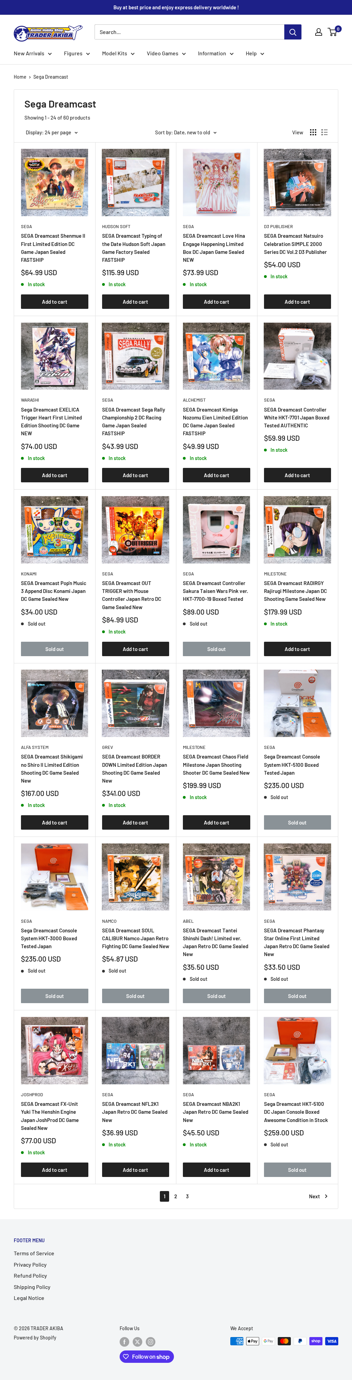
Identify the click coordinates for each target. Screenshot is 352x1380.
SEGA (26, 226)
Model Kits (114, 53)
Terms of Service (34, 1253)
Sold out (54, 649)
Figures (73, 53)
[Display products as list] (324, 132)
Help (251, 53)
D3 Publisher (278, 226)
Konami (28, 573)
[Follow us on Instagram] (150, 1342)
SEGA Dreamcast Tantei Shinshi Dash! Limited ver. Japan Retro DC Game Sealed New (215, 942)
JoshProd (32, 1094)
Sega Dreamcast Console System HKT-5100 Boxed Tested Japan (292, 764)
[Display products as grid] (313, 132)
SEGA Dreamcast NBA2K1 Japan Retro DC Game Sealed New (215, 1112)
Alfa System (34, 747)
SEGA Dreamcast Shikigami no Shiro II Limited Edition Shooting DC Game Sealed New (52, 768)
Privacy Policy (30, 1264)
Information (212, 53)
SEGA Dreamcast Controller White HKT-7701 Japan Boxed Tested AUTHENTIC (296, 417)
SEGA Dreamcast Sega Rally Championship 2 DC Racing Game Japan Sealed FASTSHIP (133, 421)
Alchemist (194, 400)
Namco (109, 921)
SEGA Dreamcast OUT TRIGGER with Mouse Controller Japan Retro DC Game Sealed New (131, 595)
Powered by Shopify (35, 1337)
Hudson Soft (116, 226)
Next (314, 1196)
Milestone (275, 573)
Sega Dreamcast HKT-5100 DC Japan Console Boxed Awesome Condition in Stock (296, 1112)
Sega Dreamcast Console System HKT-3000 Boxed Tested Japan (49, 938)
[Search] (292, 32)
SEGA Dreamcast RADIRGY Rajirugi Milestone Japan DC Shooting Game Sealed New (295, 591)
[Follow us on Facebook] (124, 1342)
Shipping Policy (32, 1286)
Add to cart (54, 302)
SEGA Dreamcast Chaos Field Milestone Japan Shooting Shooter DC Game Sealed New (216, 764)
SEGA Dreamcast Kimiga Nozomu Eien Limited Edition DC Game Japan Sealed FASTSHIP (215, 421)
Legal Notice (29, 1297)
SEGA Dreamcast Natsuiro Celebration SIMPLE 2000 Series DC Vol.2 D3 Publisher (295, 244)
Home (20, 77)
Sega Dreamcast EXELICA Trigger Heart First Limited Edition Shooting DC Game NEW (51, 421)
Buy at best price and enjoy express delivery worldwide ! (176, 7)
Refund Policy (30, 1275)
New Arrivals (29, 53)
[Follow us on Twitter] (137, 1342)
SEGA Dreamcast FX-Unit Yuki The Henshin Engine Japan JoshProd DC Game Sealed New (50, 1116)
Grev (107, 747)
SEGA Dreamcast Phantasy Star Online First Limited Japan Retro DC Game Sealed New (296, 942)
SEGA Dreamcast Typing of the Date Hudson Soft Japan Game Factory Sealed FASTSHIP (133, 248)
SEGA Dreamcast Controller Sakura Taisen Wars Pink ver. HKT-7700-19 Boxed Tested (215, 591)
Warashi (30, 400)
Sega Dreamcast (50, 77)
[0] (332, 32)
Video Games (162, 53)
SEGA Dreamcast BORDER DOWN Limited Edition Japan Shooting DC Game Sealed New (134, 768)
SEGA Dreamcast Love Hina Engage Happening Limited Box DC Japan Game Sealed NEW (214, 248)
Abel (188, 921)
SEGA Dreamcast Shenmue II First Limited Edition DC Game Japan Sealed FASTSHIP (53, 248)
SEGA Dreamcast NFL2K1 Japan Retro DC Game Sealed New (134, 1112)
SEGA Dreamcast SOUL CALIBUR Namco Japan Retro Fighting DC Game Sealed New (135, 938)
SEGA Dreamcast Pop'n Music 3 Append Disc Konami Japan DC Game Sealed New (53, 591)
